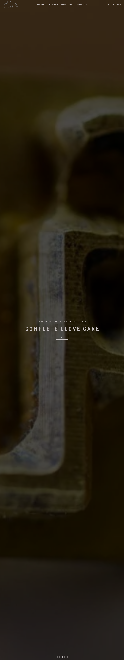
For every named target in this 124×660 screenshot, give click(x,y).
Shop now (62, 337)
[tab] (57, 657)
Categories (41, 4)
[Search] (108, 4)
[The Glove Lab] (10, 4)
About (63, 4)
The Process (53, 4)
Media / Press (82, 4)
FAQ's (71, 4)
